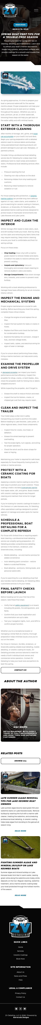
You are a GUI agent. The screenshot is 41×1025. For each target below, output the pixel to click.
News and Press (20, 976)
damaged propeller (10, 372)
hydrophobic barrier (29, 488)
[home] (10, 10)
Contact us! (20, 670)
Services (20, 951)
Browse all (21, 761)
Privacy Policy (20, 993)
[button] (36, 10)
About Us (20, 972)
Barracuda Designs (21, 1017)
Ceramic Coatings (21, 955)
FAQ (20, 980)
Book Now (20, 959)
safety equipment (22, 605)
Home (20, 947)
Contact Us (20, 997)
